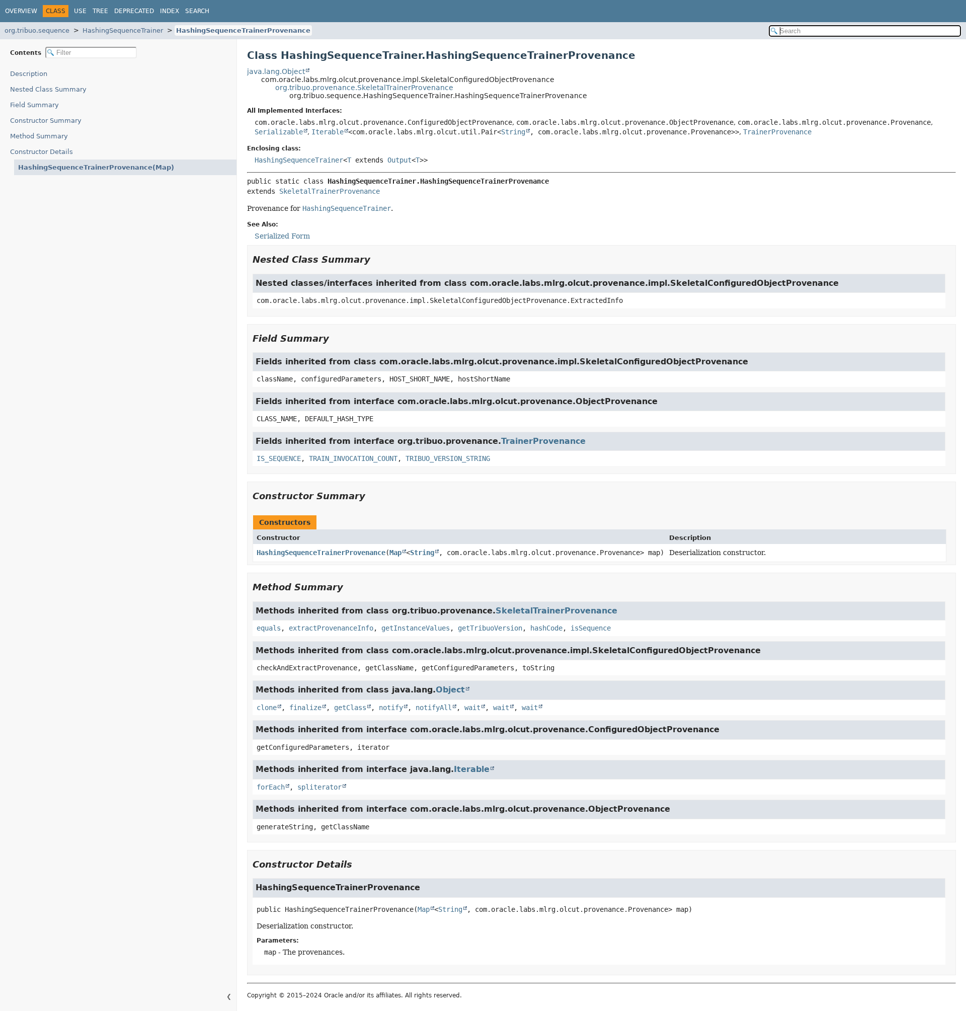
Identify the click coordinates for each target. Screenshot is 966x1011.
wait (472, 708)
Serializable (279, 132)
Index (169, 11)
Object (450, 689)
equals (269, 628)
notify (391, 708)
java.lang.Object (276, 71)
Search (197, 11)
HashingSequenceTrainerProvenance (243, 30)
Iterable (327, 132)
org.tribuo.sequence (37, 30)
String (513, 132)
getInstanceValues (415, 628)
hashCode (546, 628)
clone (267, 708)
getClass (350, 708)
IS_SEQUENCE (279, 458)
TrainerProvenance (777, 132)
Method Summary (39, 136)
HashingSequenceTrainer (123, 30)
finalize (305, 708)
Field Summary (34, 105)
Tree (100, 11)
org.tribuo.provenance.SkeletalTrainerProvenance (364, 88)
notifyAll (434, 708)
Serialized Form (282, 236)
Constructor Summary (46, 120)
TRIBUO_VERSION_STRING (448, 458)
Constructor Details (41, 151)
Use (80, 11)
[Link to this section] (377, 259)
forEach (271, 787)
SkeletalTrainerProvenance (329, 191)
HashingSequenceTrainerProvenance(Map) (96, 167)
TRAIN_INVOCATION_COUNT (353, 458)
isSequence (591, 628)
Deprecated (134, 11)
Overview (21, 11)
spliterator (319, 787)
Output (399, 160)
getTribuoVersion (490, 628)
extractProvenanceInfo (331, 628)
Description (28, 73)
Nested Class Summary (48, 89)
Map (395, 553)
